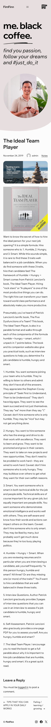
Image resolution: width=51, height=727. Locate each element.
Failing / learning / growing (38, 705)
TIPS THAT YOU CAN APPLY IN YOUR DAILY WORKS (15, 705)
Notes (44, 155)
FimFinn (8, 7)
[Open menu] (27, 7)
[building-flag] (44, 6)
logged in (23, 687)
